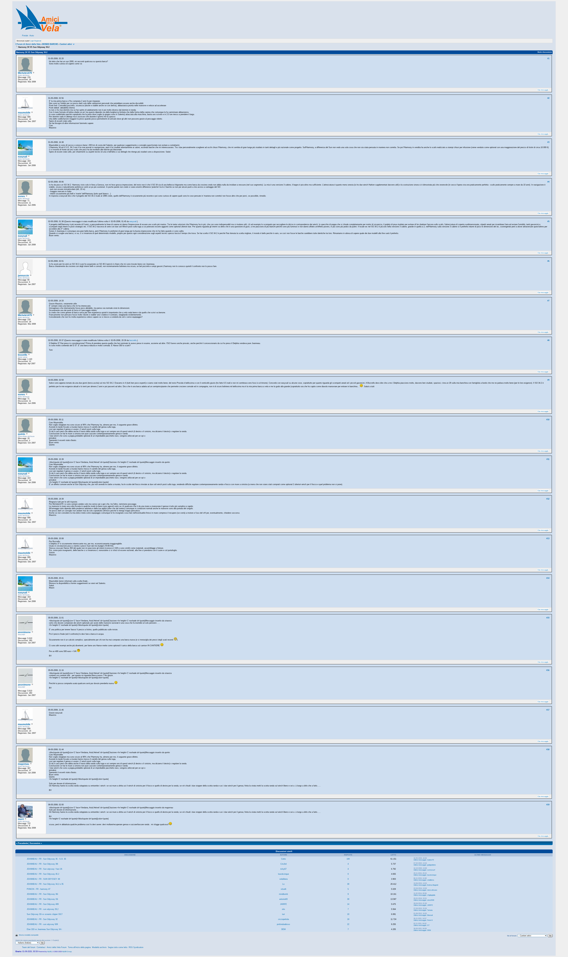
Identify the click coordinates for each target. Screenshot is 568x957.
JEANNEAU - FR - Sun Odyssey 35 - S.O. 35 (46, 859)
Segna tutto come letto (117, 947)
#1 (548, 58)
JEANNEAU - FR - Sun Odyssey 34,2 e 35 (45, 884)
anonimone (24, 632)
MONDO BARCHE (50, 44)
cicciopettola (283, 919)
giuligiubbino (431, 865)
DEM (283, 929)
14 (348, 904)
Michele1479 (25, 73)
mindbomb (283, 894)
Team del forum (28, 947)
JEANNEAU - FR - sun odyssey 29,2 (42, 909)
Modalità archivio (99, 947)
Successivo (35, 843)
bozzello (22, 355)
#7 (548, 301)
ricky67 (283, 869)
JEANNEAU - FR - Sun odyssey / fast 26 (44, 869)
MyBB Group (67, 951)
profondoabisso (283, 924)
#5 (548, 221)
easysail (22, 156)
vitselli (283, 889)
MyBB (49, 951)
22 (348, 924)
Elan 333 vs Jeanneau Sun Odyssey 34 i (44, 929)
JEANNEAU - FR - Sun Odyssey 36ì (42, 894)
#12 (547, 499)
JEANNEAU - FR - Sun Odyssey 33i (42, 899)
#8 (548, 340)
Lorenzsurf (431, 870)
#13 (547, 538)
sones (21, 196)
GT (428, 925)
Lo (283, 884)
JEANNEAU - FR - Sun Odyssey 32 (42, 919)
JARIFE (283, 904)
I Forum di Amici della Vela (27, 44)
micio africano (432, 890)
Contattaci (41, 947)
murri (21, 819)
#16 (547, 670)
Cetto (283, 859)
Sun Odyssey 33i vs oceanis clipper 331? (44, 914)
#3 (548, 142)
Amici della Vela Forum (57, 947)
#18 (547, 749)
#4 (548, 182)
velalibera (283, 879)
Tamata (430, 910)
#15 (547, 618)
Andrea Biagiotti (432, 885)
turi (283, 914)
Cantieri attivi (66, 44)
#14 (547, 578)
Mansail (430, 915)
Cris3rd (283, 864)
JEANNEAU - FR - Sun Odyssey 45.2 (43, 874)
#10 (547, 419)
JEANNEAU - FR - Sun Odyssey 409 (43, 904)
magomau (23, 764)
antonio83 (283, 899)
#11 (547, 459)
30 (348, 884)
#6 (548, 261)
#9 (548, 380)
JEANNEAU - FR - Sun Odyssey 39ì (42, 864)
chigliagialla (431, 895)
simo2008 (430, 900)
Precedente (23, 843)
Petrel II (430, 920)
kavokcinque (283, 874)
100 (348, 859)
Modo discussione (545, 52)
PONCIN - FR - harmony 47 (38, 889)
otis (283, 909)
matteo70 (430, 860)
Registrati (37, 41)
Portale (25, 35)
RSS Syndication (136, 947)
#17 (547, 710)
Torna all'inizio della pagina (79, 947)
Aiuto (31, 35)
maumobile (24, 112)
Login (32, 41)
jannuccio (23, 275)
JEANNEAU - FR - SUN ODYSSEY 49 (43, 879)
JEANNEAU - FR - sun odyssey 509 (42, 924)
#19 (547, 805)
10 (348, 914)
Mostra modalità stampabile (28, 935)
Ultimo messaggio (420, 860)
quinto (21, 434)
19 (348, 919)
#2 (548, 98)
